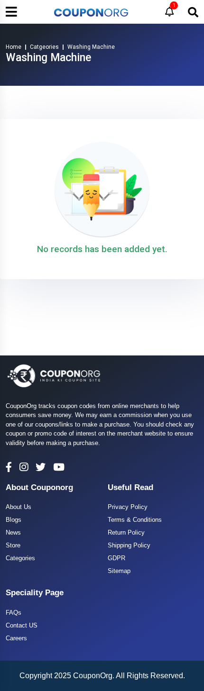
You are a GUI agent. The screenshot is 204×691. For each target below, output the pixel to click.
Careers (16, 638)
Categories (20, 558)
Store (13, 545)
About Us (18, 506)
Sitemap (119, 570)
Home (13, 47)
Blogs (13, 519)
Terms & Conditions (135, 519)
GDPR (116, 558)
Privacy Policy (128, 506)
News (13, 532)
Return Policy (126, 532)
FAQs (13, 612)
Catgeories (44, 47)
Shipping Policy (129, 545)
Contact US (21, 625)
